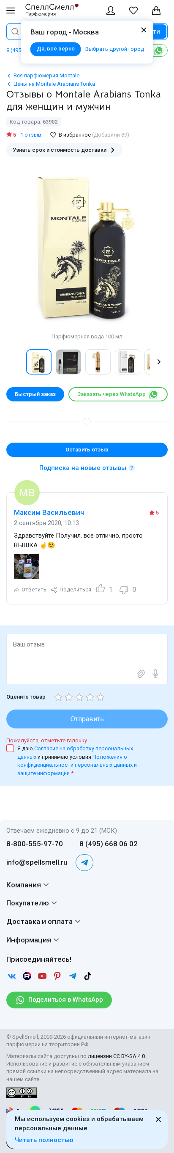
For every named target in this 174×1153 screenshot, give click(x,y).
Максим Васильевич (49, 512)
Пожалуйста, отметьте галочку (46, 740)
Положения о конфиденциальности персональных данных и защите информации (77, 765)
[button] (15, 362)
